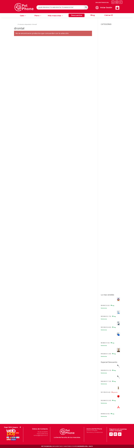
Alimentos (104, 114)
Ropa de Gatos (108, 56)
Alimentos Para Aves (108, 116)
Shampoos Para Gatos (111, 255)
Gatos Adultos (108, 125)
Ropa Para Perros (109, 81)
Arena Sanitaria (105, 166)
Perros (104, 262)
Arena (106, 241)
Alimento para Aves (107, 96)
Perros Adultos (108, 156)
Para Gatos (105, 287)
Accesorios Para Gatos (109, 29)
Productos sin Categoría (108, 222)
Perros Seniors (108, 160)
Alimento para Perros (107, 111)
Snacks (103, 284)
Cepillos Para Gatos (110, 244)
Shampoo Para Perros (108, 281)
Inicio (15, 24)
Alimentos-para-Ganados (110, 163)
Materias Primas (106, 213)
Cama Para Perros (107, 169)
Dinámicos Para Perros (111, 201)
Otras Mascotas (107, 84)
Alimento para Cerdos (108, 99)
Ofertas (103, 216)
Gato (22, 16)
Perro (36, 16)
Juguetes (103, 180)
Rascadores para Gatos (108, 225)
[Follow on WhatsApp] (113, 2)
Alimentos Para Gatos (109, 122)
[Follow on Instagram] (117, 2)
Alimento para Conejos (108, 102)
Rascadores (107, 53)
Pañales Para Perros (110, 272)
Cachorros (107, 150)
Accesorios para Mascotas (109, 87)
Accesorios (104, 27)
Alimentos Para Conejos (110, 119)
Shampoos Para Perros (111, 275)
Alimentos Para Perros (109, 148)
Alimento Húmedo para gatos (110, 93)
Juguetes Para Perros (109, 199)
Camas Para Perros (110, 67)
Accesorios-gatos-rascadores (110, 90)
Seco (105, 140)
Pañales (106, 252)
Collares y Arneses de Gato (109, 177)
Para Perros (106, 290)
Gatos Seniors (108, 134)
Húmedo (106, 137)
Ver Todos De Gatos (110, 191)
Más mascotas (54, 16)
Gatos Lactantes (109, 131)
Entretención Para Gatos (111, 188)
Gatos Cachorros (109, 128)
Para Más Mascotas (108, 258)
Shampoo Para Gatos (108, 278)
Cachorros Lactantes (110, 153)
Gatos (104, 233)
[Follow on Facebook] (120, 2)
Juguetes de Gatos (108, 182)
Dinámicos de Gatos (110, 185)
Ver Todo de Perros (110, 210)
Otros (102, 219)
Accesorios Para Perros (109, 59)
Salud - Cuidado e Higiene (109, 231)
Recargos (104, 228)
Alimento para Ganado (108, 105)
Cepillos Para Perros (110, 269)
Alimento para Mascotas (108, 108)
